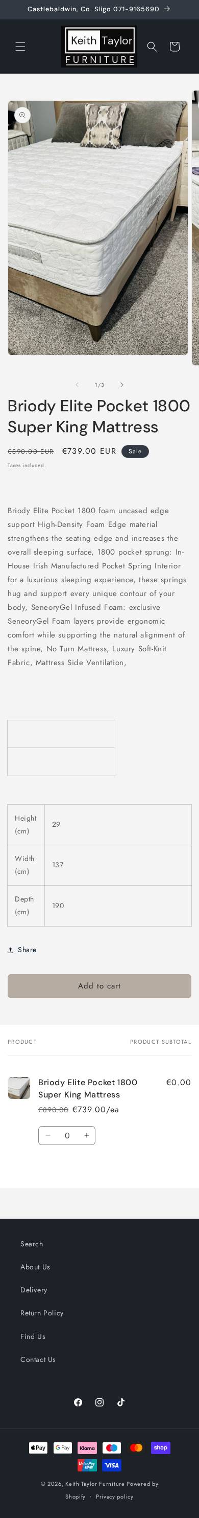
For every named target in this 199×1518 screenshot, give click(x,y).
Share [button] (27, 949)
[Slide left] (77, 384)
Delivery (33, 1290)
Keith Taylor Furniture (95, 1484)
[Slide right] (122, 384)
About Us (35, 1267)
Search (31, 1244)
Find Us (32, 1336)
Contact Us (38, 1359)
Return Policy (42, 1313)
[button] (20, 46)
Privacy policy (115, 1496)
